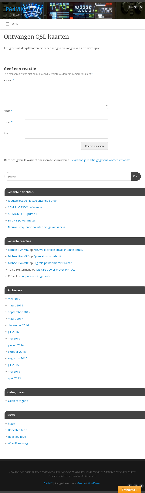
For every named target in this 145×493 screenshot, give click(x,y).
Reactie (9, 80)
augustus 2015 (17, 358)
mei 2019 (14, 299)
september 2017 (19, 312)
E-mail (8, 122)
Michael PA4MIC (18, 250)
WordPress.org (18, 443)
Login (11, 423)
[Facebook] (129, 8)
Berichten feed (17, 430)
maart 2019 (15, 305)
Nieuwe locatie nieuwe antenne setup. (32, 200)
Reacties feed (17, 436)
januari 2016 (16, 345)
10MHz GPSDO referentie (25, 207)
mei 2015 (14, 371)
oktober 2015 (17, 351)
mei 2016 (14, 338)
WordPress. (94, 483)
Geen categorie (18, 401)
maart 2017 (15, 318)
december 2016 (18, 325)
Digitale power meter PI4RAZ (53, 263)
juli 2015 (13, 365)
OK (134, 176)
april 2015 (14, 378)
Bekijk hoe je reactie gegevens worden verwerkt (100, 160)
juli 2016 (13, 332)
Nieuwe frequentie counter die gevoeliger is (36, 227)
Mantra (81, 483)
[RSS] (140, 8)
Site (6, 133)
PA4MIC (15, 9)
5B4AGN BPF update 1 (23, 214)
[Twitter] (135, 8)
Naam (8, 110)
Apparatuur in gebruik (47, 256)
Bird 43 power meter (21, 220)
